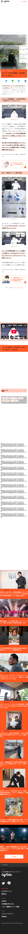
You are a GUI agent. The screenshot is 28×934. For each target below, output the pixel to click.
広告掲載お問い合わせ (8, 904)
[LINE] (9, 883)
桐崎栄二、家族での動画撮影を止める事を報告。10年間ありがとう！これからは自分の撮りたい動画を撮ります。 (14, 848)
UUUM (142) (5, 398)
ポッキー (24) (13, 398)
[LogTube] (5, 1)
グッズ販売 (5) (14, 400)
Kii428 (6, 390)
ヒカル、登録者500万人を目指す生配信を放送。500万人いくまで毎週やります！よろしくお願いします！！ (14, 763)
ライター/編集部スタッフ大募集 (10, 906)
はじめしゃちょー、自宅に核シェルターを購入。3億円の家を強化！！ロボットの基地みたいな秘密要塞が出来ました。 (14, 792)
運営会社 (4, 894)
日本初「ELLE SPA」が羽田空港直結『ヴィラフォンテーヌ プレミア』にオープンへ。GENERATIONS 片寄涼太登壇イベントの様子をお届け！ (14, 594)
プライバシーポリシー (8, 913)
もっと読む (14, 856)
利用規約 (4, 916)
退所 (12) (21, 398)
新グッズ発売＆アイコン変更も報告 (9, 349)
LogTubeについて (7, 891)
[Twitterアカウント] (3, 883)
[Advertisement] (14, 18)
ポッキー (15, 119)
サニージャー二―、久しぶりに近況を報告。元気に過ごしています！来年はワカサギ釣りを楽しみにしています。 (14, 706)
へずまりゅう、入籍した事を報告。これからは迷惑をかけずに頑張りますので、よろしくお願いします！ (14, 734)
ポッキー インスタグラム (18, 287)
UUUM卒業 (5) (6, 400)
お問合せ (4, 901)
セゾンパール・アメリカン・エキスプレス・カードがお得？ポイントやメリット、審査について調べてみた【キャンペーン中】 (14, 677)
